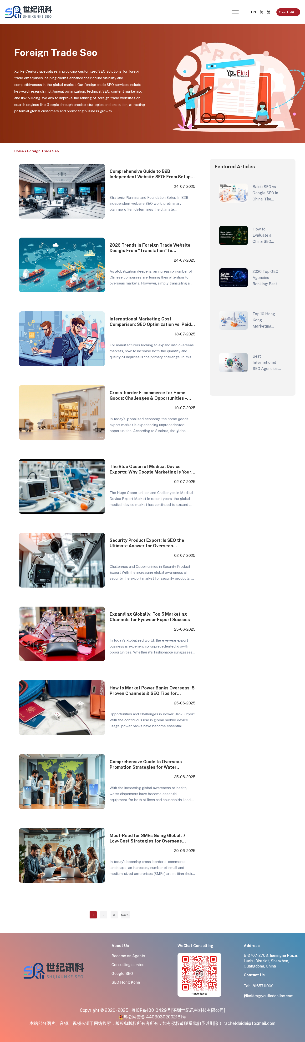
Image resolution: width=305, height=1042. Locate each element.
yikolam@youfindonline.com (268, 996)
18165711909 (262, 986)
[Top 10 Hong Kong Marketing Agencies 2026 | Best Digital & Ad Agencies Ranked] (233, 320)
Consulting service (128, 964)
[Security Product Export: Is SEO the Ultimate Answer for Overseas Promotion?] (62, 560)
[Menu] (235, 12)
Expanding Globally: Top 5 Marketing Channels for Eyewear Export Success (150, 617)
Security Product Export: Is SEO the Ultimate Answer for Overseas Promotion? (147, 543)
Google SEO (122, 973)
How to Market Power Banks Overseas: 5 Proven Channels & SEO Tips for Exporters (152, 691)
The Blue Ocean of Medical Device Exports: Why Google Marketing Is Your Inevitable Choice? (150, 470)
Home (19, 151)
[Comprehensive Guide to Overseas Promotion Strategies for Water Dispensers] (62, 781)
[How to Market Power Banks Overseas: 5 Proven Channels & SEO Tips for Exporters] (62, 707)
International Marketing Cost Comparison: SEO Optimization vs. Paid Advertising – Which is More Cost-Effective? (150, 322)
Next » (125, 915)
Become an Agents (128, 956)
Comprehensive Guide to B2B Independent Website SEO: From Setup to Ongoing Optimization (150, 174)
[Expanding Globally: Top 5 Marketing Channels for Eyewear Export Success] (62, 634)
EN (253, 12)
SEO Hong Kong (126, 982)
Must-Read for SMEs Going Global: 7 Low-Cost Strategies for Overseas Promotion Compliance (148, 839)
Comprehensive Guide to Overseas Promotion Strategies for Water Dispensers (146, 765)
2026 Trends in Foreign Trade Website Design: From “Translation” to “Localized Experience (150, 248)
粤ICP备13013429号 (151, 1010)
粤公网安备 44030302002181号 (155, 1016)
